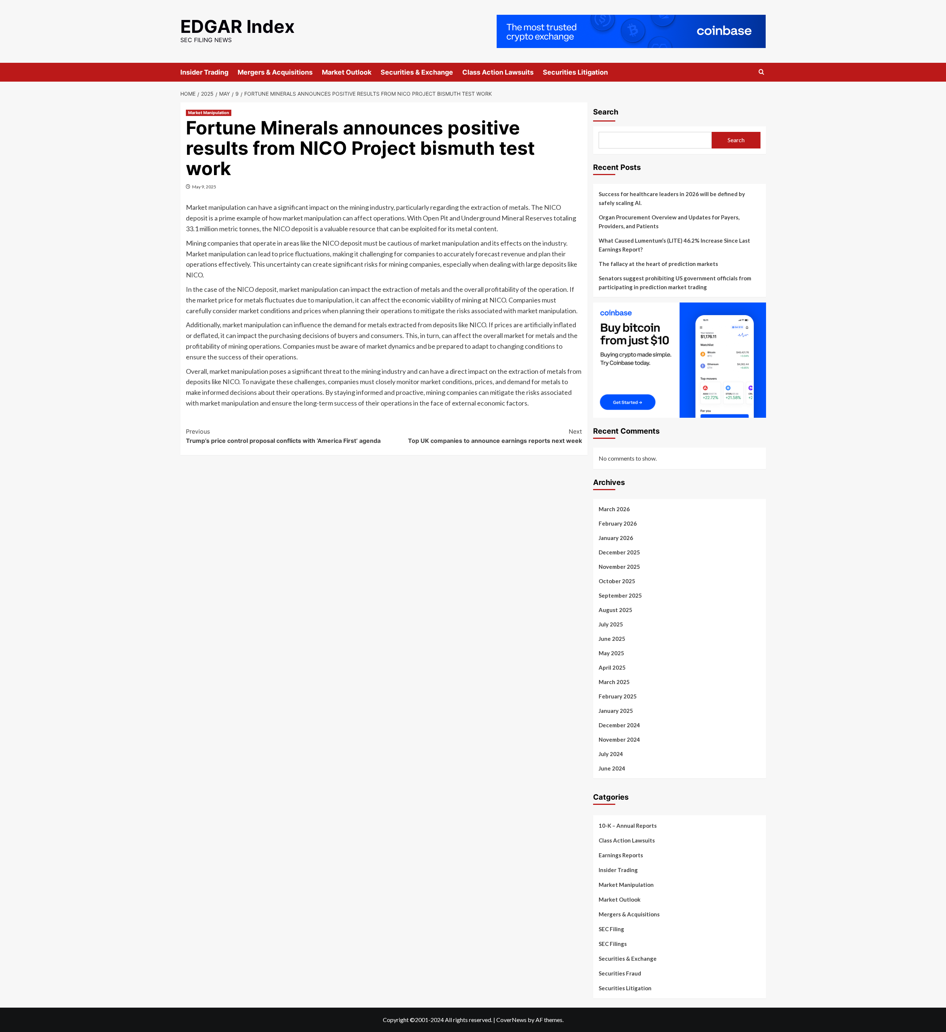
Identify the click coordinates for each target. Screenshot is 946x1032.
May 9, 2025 (204, 186)
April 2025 (612, 667)
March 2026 (614, 509)
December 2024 (619, 725)
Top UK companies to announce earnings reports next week (495, 436)
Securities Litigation (575, 72)
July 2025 (611, 624)
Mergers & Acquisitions (275, 72)
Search (605, 111)
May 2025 (611, 653)
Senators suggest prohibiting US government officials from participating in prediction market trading (675, 282)
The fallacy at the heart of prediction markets (658, 263)
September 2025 (620, 595)
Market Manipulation (208, 112)
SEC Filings (613, 943)
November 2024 (619, 739)
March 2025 (614, 682)
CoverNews (511, 1019)
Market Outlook (346, 72)
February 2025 (618, 696)
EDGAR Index (237, 26)
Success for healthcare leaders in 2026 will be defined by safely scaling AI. (672, 198)
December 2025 (619, 552)
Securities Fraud (620, 973)
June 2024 (612, 768)
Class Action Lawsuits (498, 72)
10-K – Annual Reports (628, 825)
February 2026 (618, 523)
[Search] (761, 72)
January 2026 (616, 537)
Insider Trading (204, 72)
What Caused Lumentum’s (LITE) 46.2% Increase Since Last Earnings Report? (674, 245)
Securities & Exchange (417, 72)
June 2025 (612, 638)
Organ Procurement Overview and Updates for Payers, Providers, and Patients (669, 221)
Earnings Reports (621, 855)
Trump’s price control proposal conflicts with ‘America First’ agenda (283, 436)
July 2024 (611, 754)
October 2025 (617, 581)
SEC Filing (611, 929)
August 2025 (615, 609)
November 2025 (619, 566)
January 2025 (616, 710)
